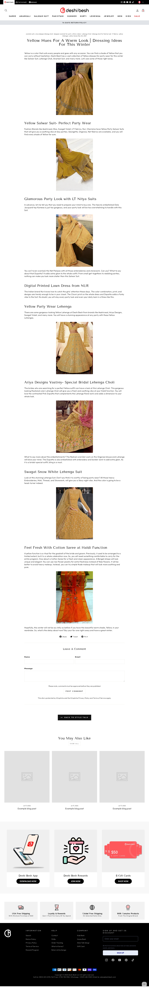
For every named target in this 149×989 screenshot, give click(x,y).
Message (28, 668)
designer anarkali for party (62, 34)
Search (28, 935)
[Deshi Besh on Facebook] (113, 960)
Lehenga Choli (86, 34)
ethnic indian (76, 34)
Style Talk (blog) (83, 943)
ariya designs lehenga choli (44, 34)
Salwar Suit (41, 16)
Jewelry (109, 16)
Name (27, 657)
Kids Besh (80, 935)
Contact (54, 935)
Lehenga (95, 16)
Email (77, 657)
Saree (12, 16)
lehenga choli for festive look (101, 34)
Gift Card (80, 946)
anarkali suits (30, 34)
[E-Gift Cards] (123, 851)
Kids (128, 16)
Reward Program (32, 950)
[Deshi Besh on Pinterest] (126, 960)
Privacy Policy (83, 698)
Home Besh (81, 939)
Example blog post (27, 808)
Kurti (83, 16)
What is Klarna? (57, 946)
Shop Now (123, 881)
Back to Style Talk (76, 717)
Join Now (75, 881)
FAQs (53, 939)
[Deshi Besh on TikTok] (133, 960)
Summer (72, 16)
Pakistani (58, 16)
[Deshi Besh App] (28, 851)
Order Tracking (57, 943)
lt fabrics (115, 34)
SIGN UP (120, 953)
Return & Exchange (58, 950)
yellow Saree (73, 36)
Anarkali (25, 16)
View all (74, 743)
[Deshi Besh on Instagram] (106, 960)
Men (120, 16)
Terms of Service (99, 698)
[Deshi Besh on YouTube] (119, 960)
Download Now (28, 881)
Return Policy (31, 939)
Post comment (74, 691)
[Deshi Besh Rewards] (75, 851)
